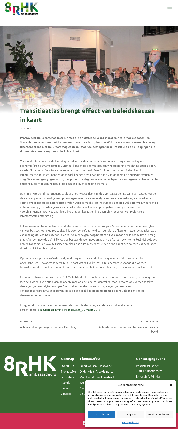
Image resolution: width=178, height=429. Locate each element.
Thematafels (69, 371)
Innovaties (67, 377)
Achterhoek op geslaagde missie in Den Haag (48, 324)
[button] (171, 385)
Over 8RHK (67, 365)
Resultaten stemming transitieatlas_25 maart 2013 (68, 309)
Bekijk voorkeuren (159, 414)
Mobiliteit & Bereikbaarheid (97, 377)
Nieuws (65, 388)
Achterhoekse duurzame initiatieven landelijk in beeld (128, 326)
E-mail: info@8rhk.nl (148, 376)
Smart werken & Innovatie (96, 365)
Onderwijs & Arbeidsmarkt (96, 371)
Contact (66, 393)
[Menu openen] (169, 8)
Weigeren (130, 414)
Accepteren (102, 414)
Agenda (65, 382)
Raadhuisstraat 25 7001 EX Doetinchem (149, 368)
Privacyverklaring (130, 422)
